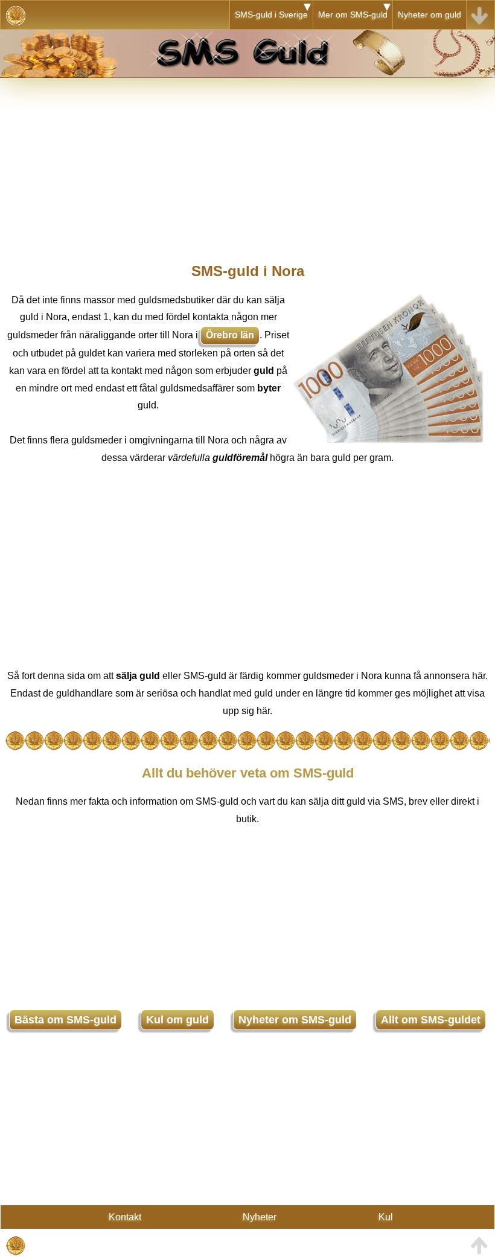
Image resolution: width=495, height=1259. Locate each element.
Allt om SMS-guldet (431, 1020)
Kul (385, 1217)
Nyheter (259, 1217)
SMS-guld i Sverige (271, 14)
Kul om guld (177, 1020)
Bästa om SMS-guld (65, 1020)
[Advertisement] (247, 162)
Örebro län (230, 335)
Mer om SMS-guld (353, 14)
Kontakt (125, 1217)
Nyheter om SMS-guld (294, 1020)
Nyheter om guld (429, 14)
